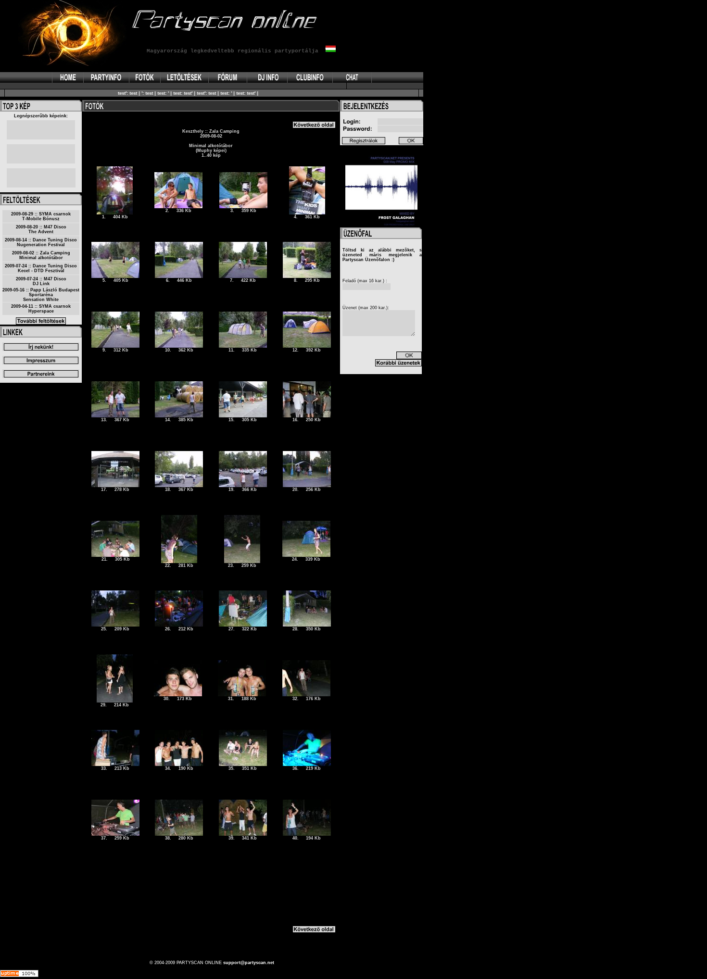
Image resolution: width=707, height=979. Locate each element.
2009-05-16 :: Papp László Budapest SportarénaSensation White (40, 295)
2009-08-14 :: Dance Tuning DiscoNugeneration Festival (41, 242)
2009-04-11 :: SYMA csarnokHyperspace (41, 309)
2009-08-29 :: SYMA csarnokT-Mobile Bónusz (41, 216)
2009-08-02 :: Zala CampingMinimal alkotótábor (41, 255)
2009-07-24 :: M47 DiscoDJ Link (41, 281)
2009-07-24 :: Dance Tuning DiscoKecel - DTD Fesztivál (41, 268)
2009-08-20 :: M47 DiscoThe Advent (41, 229)
